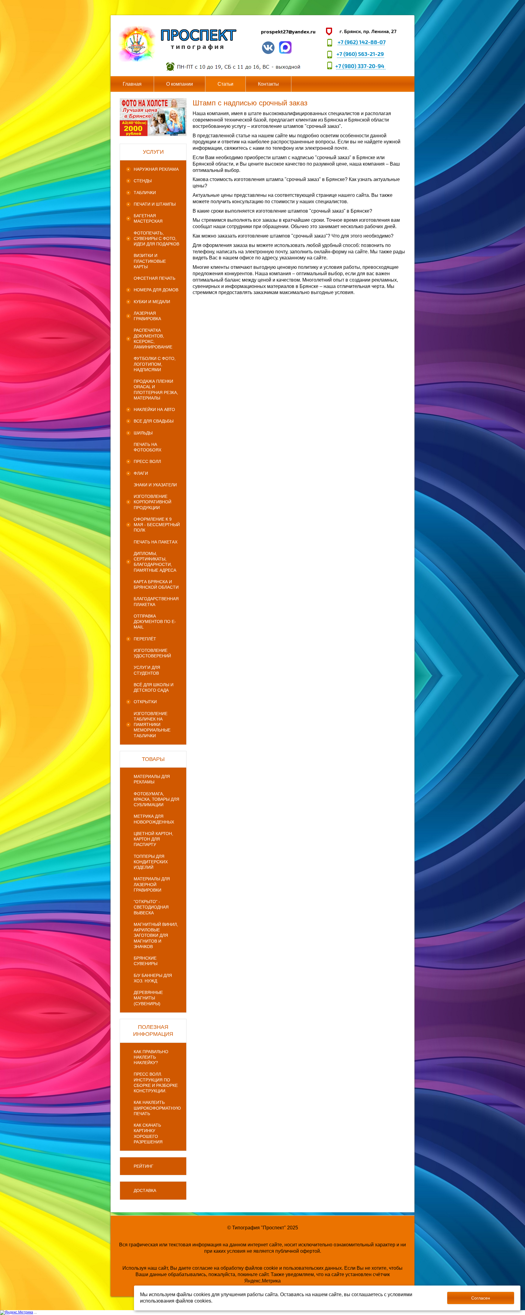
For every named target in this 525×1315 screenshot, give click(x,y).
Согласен (480, 1298)
